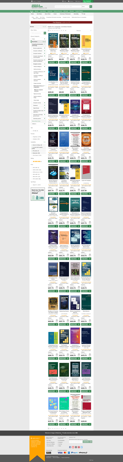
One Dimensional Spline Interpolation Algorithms (53, 379)
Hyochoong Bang (86, 248)
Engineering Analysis (64, 311)
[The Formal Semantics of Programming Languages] (53, 403)
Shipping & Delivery (36, 442)
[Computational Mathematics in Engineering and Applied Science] (75, 369)
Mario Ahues (52, 117)
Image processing (37, 83)
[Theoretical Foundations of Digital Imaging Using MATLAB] (86, 139)
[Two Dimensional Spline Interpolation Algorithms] (86, 369)
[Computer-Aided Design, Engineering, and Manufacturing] (53, 237)
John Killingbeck (76, 150)
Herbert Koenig (75, 313)
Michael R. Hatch (76, 248)
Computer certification (37, 50)
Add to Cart (74, 95)
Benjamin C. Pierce (64, 413)
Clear (45, 142)
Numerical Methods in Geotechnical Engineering (64, 379)
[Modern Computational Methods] (75, 302)
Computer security (37, 102)
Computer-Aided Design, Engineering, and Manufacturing (53, 247)
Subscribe (86, 441)
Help (65, 1)
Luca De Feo (89, 413)
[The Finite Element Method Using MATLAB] (86, 236)
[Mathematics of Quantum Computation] (75, 204)
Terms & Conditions (56, 457)
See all (44, 41)
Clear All (44, 26)
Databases (35, 105)
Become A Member (51, 442)
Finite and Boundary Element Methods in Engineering (75, 279)
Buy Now (51, 62)
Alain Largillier (84, 215)
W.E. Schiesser (75, 380)
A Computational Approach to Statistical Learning (86, 116)
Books (31, 11)
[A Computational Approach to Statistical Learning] (86, 106)
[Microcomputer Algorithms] (75, 139)
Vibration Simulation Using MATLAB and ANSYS (75, 247)
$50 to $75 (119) (36, 176)
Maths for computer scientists (39, 18)
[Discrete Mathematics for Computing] (86, 41)
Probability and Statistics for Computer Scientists (75, 116)
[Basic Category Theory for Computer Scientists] (64, 403)
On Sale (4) (35, 130)
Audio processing (37, 69)
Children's (34, 123)
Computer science (66, 17)
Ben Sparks (62, 84)
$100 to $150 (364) (37, 169)
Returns (79, 1)
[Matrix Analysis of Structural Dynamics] (64, 237)
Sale (84, 13)
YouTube (60, 444)
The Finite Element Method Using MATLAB (86, 247)
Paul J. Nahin (53, 51)
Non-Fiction (39, 13)
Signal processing (37, 93)
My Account (34, 445)
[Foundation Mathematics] (64, 172)
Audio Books (43, 11)
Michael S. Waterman (75, 347)
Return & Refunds (35, 444)
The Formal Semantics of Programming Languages (53, 412)
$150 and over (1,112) (37, 172)
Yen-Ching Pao (64, 313)
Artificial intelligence (38, 66)
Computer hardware (37, 53)
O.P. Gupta (76, 280)
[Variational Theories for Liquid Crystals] (75, 73)
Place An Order (35, 440)
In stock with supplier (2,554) (37, 148)
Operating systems (37, 118)
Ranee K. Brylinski (75, 215)
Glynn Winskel (53, 413)
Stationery (50, 11)
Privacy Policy (48, 457)
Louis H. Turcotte (52, 215)
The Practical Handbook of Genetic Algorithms (64, 346)
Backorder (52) (36, 153)
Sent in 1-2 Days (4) (37, 145)
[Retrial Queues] (86, 302)
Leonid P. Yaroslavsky (86, 150)
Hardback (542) (36, 139)
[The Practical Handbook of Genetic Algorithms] (64, 336)
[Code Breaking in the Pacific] (53, 73)
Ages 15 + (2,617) (37, 184)
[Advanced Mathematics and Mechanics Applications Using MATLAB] (53, 204)
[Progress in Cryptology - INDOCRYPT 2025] (86, 402)
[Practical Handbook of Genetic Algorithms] (86, 269)
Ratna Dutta (84, 413)
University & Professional (65, 13)
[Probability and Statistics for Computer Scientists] (75, 106)
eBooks (36, 11)
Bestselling (76, 13)
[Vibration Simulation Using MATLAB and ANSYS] (75, 236)
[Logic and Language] (86, 172)
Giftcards (72, 11)
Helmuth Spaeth (53, 380)
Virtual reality (36, 100)
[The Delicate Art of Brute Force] (53, 40)
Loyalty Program (79, 11)
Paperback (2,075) (37, 136)
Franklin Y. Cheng (65, 248)
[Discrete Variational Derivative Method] (53, 171)
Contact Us (34, 446)
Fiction (32, 13)
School (55, 13)
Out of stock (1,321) (37, 155)
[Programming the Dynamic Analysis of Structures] (86, 73)
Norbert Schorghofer (53, 150)
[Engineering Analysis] (64, 302)
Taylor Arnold (85, 117)
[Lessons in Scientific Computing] (53, 139)
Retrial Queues (86, 311)
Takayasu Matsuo (53, 183)
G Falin (84, 313)
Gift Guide (65, 11)
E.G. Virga (75, 84)
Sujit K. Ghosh (52, 280)
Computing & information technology (53, 17)
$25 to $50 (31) (36, 174)
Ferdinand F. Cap (65, 117)
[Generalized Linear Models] (53, 269)
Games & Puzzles (58, 11)
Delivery (71, 1)
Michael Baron (75, 117)
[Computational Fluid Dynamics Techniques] (53, 337)
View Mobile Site (50, 445)
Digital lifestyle (36, 108)
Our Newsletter (61, 440)
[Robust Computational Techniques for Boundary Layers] (64, 269)
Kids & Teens (47, 13)
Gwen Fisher (63, 51)
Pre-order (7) (36, 150)
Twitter (59, 445)
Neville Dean (86, 183)
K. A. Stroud (62, 183)
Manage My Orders (36, 441)
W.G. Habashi (52, 347)
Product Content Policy (65, 457)
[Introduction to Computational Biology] (75, 335)
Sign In (34, 1)
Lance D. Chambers (86, 280)
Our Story (49, 440)
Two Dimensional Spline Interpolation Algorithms (86, 379)
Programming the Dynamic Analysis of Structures (86, 83)
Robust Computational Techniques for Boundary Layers (64, 279)
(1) (41, 161)
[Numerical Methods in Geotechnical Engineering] (64, 369)
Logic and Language (86, 180)
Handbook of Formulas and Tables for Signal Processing (53, 312)
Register (39, 1)
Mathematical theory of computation (79, 17)
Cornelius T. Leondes (53, 248)
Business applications (37, 48)
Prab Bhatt (87, 84)
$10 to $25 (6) (36, 167)
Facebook (60, 442)
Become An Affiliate (51, 444)
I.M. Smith (64, 380)
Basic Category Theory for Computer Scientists (64, 412)
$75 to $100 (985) (37, 178)
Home (33, 17)
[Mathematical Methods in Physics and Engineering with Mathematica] (64, 106)
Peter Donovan (52, 84)
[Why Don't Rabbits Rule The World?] (64, 73)
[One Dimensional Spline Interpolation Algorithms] (53, 369)
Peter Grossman (86, 51)
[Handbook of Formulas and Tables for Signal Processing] (53, 303)
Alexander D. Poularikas (53, 313)
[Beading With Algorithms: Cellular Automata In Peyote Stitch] (64, 40)
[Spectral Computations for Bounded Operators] (53, 106)
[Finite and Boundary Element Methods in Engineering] (75, 269)
